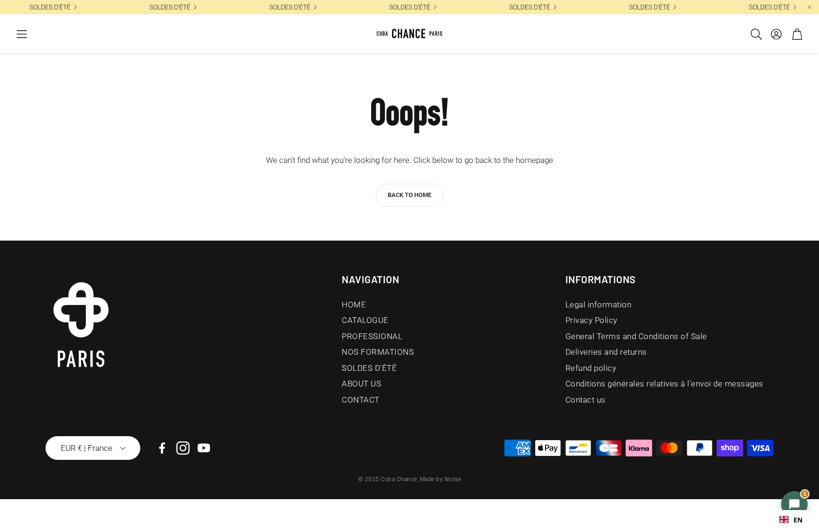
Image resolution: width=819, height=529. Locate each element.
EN (797, 519)
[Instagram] (183, 448)
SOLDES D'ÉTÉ (649, 7)
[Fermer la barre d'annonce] (809, 7)
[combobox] (791, 519)
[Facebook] (162, 448)
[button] (21, 34)
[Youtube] (203, 448)
